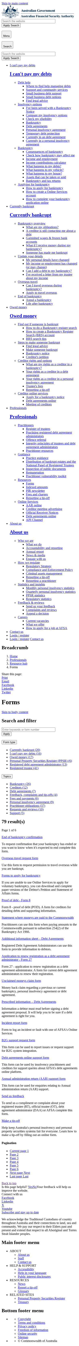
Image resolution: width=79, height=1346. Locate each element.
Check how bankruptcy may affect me (50, 155)
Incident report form (14, 1023)
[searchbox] (28, 21)
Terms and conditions (31, 1322)
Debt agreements (36, 126)
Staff (21, 1258)
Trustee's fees (34, 386)
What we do (34, 544)
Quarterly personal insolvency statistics (51, 591)
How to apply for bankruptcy (44, 188)
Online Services (28, 501)
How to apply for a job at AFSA (46, 628)
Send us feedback (13, 1096)
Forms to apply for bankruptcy (21, 875)
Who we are (25, 540)
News (21, 1284)
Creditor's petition (37, 357)
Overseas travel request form (20, 858)
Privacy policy (27, 1326)
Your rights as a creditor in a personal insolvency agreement (49, 380)
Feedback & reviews (31, 602)
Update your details (30, 256)
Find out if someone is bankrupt (38, 324)
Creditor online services (33, 393)
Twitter (6, 692)
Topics (7, 776)
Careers (23, 617)
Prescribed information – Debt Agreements (29, 1001)
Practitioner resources (39, 450)
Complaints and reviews (41, 610)
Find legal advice (37, 100)
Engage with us (36, 559)
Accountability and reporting (44, 548)
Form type (9, 742)
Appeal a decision (37, 613)
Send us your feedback (40, 606)
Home (14, 656)
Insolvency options (30, 104)
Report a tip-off (27, 1287)
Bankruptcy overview (32, 223)
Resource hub (18, 663)
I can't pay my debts (22, 65)
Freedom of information (33, 1330)
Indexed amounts (37, 487)
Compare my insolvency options (46, 115)
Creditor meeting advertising (44, 509)
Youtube (7, 1208)
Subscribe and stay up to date (20, 1212)
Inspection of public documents (46, 469)
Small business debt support (43, 93)
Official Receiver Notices (42, 512)
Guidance (24, 454)
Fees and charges (37, 494)
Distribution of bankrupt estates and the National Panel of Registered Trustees (51, 463)
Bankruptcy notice (37, 353)
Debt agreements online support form (25, 1057)
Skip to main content (15, 3)
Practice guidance (37, 458)
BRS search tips (36, 338)
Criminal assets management (44, 573)
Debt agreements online (41, 400)
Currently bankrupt (22, 206)
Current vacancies (37, 621)
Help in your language (32, 1273)
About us (15, 523)
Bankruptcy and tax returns (43, 180)
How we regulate (29, 562)
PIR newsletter (35, 490)
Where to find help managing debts (48, 86)
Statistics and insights (31, 584)
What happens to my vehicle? (45, 170)
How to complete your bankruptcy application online (48, 200)
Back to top (9, 1183)
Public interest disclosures (34, 1276)
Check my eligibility (39, 119)
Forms (30, 483)
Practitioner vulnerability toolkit (46, 476)
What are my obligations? (42, 227)
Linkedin (7, 688)
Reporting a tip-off (38, 389)
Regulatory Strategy (38, 566)
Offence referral (36, 439)
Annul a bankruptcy (38, 300)
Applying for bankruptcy (34, 184)
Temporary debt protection (43, 133)
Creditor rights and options (35, 360)
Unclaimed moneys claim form (21, 980)
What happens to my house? (44, 173)
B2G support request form (18, 1040)
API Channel (34, 520)
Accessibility (26, 1269)
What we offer (35, 624)
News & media (35, 555)
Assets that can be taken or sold (46, 177)
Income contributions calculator (46, 162)
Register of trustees (38, 429)
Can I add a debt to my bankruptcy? (49, 271)
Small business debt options (43, 97)
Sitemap (23, 1337)
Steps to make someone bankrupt (39, 342)
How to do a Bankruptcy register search (51, 328)
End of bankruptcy (30, 296)
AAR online (34, 505)
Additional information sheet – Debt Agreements (33, 938)
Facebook (8, 685)
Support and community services (47, 89)
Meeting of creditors (39, 404)
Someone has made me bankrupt (46, 252)
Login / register (19, 635)
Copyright (24, 1319)
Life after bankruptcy (39, 303)
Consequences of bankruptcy (44, 151)
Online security (27, 1333)
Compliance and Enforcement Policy (49, 570)
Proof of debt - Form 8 (16, 900)
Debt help (24, 82)
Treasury (23, 1302)
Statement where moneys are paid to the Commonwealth (38, 917)
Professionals (18, 408)
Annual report (35, 551)
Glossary (23, 1291)
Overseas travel (27, 281)
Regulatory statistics (38, 599)
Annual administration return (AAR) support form (33, 1078)
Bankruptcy (33, 122)
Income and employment (42, 159)
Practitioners (26, 425)
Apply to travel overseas (41, 292)
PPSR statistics (35, 595)
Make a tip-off (11, 1120)
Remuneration (35, 472)
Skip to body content (15, 712)
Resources (24, 480)
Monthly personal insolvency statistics (50, 588)
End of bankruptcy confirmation (22, 837)
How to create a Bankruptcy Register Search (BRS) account (49, 333)
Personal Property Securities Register (41, 1298)
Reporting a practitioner (41, 580)
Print (5, 677)
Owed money (18, 307)
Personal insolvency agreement (45, 130)
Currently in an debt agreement (45, 137)
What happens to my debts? (43, 166)
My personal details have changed (47, 260)
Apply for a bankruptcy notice (45, 397)
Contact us (16, 631)
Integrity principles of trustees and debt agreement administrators (50, 445)
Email (5, 681)
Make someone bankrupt (42, 349)
